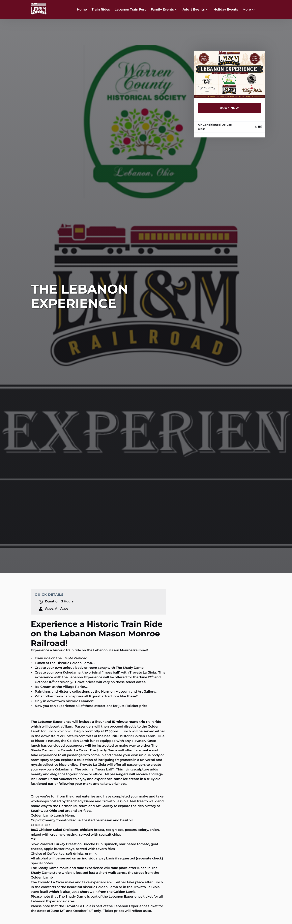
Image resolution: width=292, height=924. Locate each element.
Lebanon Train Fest (130, 9)
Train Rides (101, 9)
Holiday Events (226, 9)
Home (82, 9)
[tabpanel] (229, 74)
